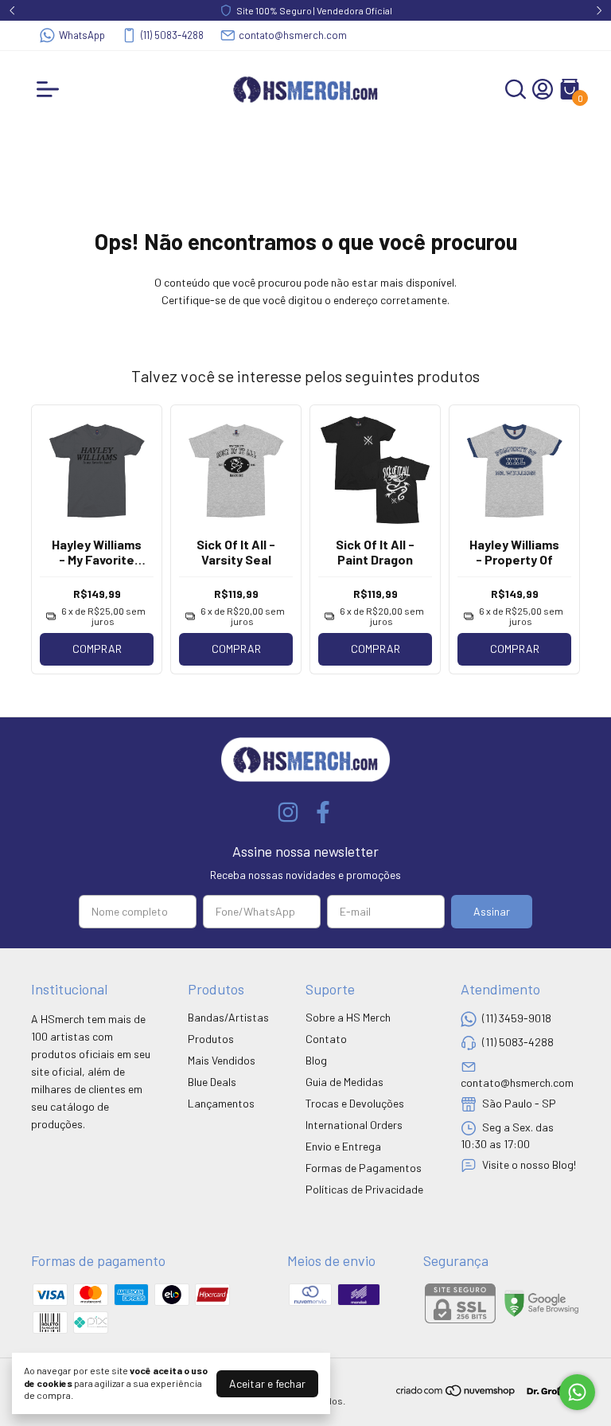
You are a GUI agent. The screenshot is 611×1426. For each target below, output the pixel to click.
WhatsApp (82, 35)
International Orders (354, 1124)
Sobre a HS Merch (348, 1017)
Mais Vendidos (221, 1060)
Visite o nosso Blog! (529, 1164)
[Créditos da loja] (548, 1390)
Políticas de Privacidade (364, 1189)
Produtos (211, 1038)
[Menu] (51, 89)
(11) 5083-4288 (172, 35)
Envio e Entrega (343, 1146)
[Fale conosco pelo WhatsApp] (577, 1392)
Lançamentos (221, 1103)
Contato (326, 1038)
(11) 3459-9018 (516, 1018)
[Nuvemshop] (456, 1393)
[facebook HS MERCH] (323, 812)
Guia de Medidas (344, 1081)
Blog (316, 1060)
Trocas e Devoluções (355, 1103)
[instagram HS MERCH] (288, 812)
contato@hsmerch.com (293, 35)
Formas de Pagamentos (364, 1167)
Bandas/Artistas (228, 1017)
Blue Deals (212, 1081)
